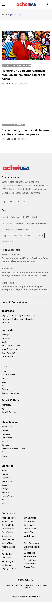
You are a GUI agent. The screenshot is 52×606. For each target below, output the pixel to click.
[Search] (48, 4)
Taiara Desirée (30, 564)
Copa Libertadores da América (16, 235)
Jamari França (30, 518)
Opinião (27, 540)
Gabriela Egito (7, 561)
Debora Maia (7, 543)
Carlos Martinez (8, 529)
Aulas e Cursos (8, 496)
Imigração (8, 310)
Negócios (6, 342)
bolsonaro (15, 217)
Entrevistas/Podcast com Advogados (18, 319)
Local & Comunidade (14, 302)
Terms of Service (41, 585)
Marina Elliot (29, 532)
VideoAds (7, 465)
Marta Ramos (29, 536)
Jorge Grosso (29, 521)
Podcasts (7, 330)
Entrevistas (7, 338)
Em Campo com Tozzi (11, 346)
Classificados (10, 422)
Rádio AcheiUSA (8, 353)
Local (4, 371)
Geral (5, 366)
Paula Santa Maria (31, 543)
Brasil (5, 255)
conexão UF (8, 229)
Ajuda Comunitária (9, 349)
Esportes (5, 389)
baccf (5, 217)
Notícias (5, 323)
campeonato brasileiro (37, 223)
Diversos (5, 492)
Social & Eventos (9, 412)
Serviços (5, 445)
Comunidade (15, 255)
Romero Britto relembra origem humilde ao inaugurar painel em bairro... (23, 75)
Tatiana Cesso (30, 567)
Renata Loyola (30, 556)
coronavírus (8, 241)
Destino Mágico (8, 547)
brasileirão (19, 223)
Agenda (5, 409)
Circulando (6, 536)
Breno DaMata (8, 525)
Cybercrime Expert (9, 540)
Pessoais (6, 452)
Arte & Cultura (10, 400)
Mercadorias (7, 438)
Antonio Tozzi (7, 521)
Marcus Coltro (30, 529)
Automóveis (7, 427)
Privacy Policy (28, 585)
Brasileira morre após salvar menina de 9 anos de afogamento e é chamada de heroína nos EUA (25, 275)
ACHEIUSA (8, 84)
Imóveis (5, 430)
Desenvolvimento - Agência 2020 (26, 597)
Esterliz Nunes (8, 554)
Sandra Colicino (30, 560)
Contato (27, 587)
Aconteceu (6, 405)
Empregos (6, 434)
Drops (4, 550)
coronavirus (38, 235)
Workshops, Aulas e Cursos (13, 449)
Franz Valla (6, 558)
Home (4, 15)
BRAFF (26, 217)
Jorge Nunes (10, 139)
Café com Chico (8, 356)
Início (8, 585)
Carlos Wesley (8, 532)
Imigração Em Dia (9, 569)
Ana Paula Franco (9, 518)
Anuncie (5, 456)
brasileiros (7, 223)
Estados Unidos (9, 283)
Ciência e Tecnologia (10, 393)
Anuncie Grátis (17, 585)
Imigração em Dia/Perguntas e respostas (19, 315)
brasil (34, 217)
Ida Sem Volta (7, 565)
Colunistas (8, 513)
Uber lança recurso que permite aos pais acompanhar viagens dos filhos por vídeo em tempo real (24, 290)
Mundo (4, 382)
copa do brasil (22, 229)
